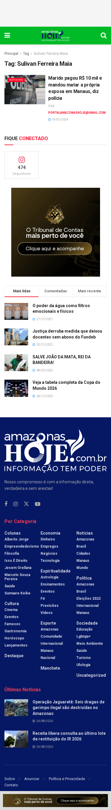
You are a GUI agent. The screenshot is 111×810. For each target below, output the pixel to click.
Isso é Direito (16, 561)
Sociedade (87, 623)
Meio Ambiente (89, 643)
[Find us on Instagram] (15, 504)
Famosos (12, 624)
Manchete (50, 668)
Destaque (13, 655)
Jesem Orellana (17, 568)
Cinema (10, 610)
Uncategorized (91, 675)
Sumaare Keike (17, 593)
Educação (84, 629)
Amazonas (50, 629)
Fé (43, 598)
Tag (26, 54)
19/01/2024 (59, 119)
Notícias (16, 79)
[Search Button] (104, 35)
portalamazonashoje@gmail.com (77, 112)
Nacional (48, 658)
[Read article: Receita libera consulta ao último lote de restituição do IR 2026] (16, 739)
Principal (11, 54)
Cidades (83, 553)
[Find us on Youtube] (37, 504)
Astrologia (49, 577)
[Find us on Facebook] (5, 504)
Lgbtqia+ (83, 636)
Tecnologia (50, 561)
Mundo (82, 568)
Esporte (48, 623)
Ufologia (83, 665)
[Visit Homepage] (55, 35)
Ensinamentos (53, 584)
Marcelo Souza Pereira (17, 577)
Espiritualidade (55, 571)
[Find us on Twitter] (26, 504)
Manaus (47, 651)
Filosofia (11, 553)
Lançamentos (16, 645)
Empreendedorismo (21, 546)
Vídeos (47, 613)
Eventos (11, 617)
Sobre (9, 779)
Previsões (50, 606)
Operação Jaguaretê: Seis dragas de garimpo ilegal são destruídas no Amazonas (68, 708)
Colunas (12, 533)
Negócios (49, 553)
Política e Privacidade (67, 779)
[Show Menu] (7, 35)
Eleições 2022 (88, 598)
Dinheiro (48, 539)
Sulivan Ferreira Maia (51, 54)
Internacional (52, 643)
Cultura (11, 603)
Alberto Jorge (16, 539)
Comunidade (51, 636)
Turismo (83, 658)
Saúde (9, 586)
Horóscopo (14, 638)
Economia (50, 533)
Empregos (49, 546)
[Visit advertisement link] (55, 232)
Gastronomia (15, 631)
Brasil (81, 546)
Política (84, 578)
